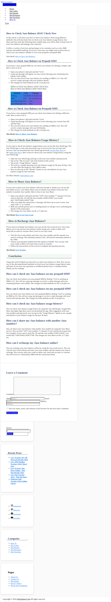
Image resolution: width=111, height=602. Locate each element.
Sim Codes (14, 11)
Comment (10, 394)
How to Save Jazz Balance (25, 56)
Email (47, 399)
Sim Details (14, 13)
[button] (7, 24)
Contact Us (15, 579)
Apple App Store (15, 153)
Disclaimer (15, 581)
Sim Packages (15, 15)
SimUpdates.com (26, 176)
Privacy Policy (16, 583)
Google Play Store (57, 150)
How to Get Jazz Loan (24, 215)
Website (43, 401)
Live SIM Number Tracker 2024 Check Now (19, 464)
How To (13, 20)
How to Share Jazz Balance (26, 134)
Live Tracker (21, 250)
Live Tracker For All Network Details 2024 (19, 459)
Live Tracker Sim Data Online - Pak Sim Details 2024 (18, 470)
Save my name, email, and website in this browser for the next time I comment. (39, 409)
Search (8, 428)
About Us (14, 577)
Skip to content (6, 2)
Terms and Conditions (19, 586)
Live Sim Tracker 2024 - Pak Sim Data (19, 476)
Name (8, 399)
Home (12, 9)
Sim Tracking (15, 18)
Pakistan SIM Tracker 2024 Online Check (19, 481)
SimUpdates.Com (23, 599)
